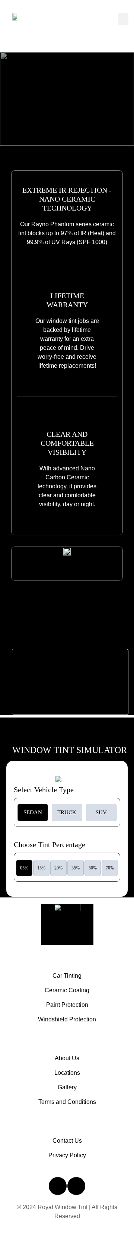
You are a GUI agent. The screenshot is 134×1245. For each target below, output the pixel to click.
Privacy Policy (67, 1155)
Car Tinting (67, 975)
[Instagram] (57, 1186)
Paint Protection (67, 1005)
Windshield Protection (67, 1019)
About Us (67, 1058)
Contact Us (67, 1140)
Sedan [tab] (32, 812)
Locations (67, 1073)
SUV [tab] (101, 812)
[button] (123, 19)
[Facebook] (76, 1186)
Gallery (67, 1087)
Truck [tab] (66, 812)
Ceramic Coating (67, 990)
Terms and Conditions (67, 1102)
